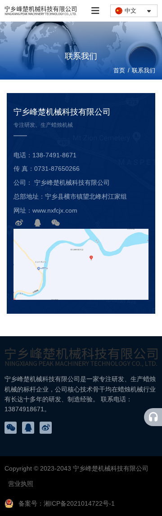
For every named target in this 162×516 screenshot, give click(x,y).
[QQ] (38, 223)
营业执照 (20, 483)
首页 (120, 70)
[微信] (56, 223)
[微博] (19, 223)
